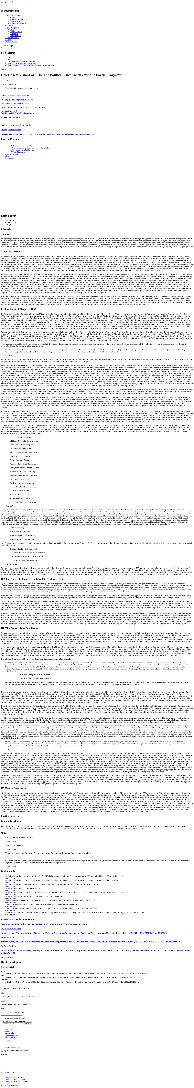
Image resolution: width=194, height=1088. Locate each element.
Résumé (8, 144)
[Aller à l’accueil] (7, 2)
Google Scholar (11, 878)
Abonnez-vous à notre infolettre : (14, 1021)
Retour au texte (10, 842)
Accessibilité (9, 1033)
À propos (15, 28)
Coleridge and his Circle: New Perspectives (20, 64)
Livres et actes (15, 22)
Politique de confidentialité (14, 1077)
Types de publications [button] (13, 15)
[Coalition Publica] (8, 1072)
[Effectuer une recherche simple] (2, 4)
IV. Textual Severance (17, 152)
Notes (7, 156)
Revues (12, 17)
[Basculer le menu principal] (2, 6)
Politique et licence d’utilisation (16, 1081)
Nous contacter (10, 1037)
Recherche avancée (12, 38)
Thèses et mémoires (17, 19)
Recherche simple (7, 46)
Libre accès (14, 34)
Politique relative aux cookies (15, 1079)
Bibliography (10, 158)
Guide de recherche (12, 1035)
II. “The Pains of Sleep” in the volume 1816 (29, 148)
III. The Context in (22, 150)
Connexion (9, 26)
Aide (7, 1031)
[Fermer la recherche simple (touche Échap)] (4, 4)
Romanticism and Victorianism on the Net (20, 62)
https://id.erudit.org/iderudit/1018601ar (19, 100)
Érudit (12, 30)
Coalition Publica (16, 32)
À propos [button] (8, 28)
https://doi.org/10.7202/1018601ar (18, 103)
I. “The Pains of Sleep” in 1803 (21, 146)
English (8, 40)
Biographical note (11, 154)
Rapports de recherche (18, 24)
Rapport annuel (15, 36)
